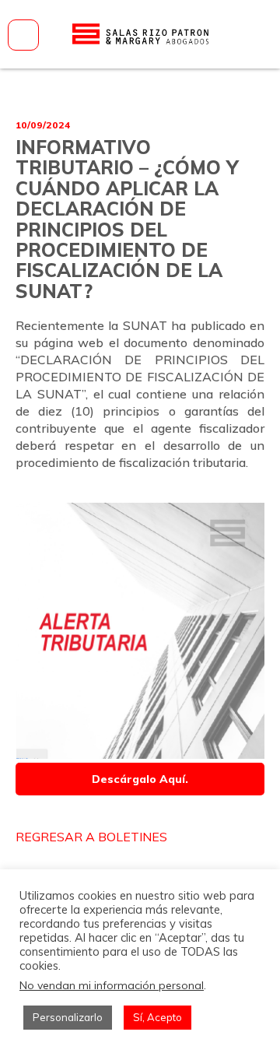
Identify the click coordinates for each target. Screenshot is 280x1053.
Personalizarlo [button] (68, 1017)
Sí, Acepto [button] (157, 1017)
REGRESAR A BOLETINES (91, 836)
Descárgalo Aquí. (140, 779)
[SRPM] (140, 33)
